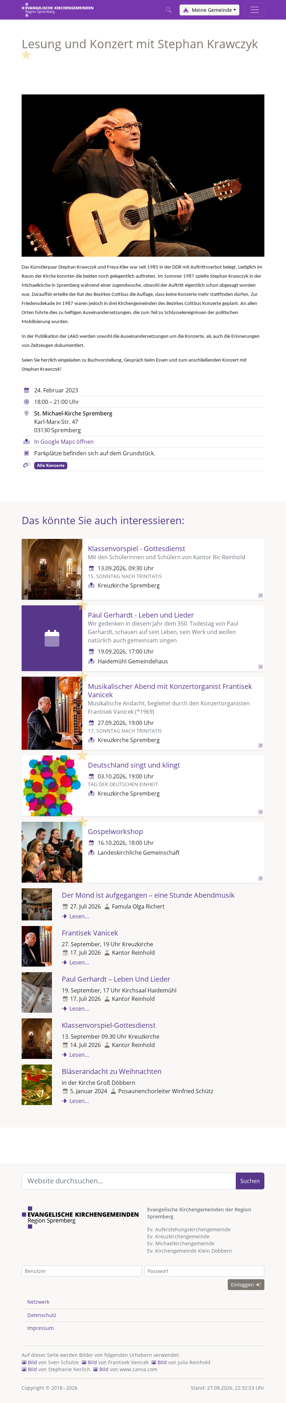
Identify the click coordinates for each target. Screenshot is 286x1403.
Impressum (40, 1328)
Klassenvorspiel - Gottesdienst (136, 548)
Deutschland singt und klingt (134, 765)
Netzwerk (38, 1301)
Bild (32, 1362)
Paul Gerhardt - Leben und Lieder (141, 615)
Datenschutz (42, 1315)
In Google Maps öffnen (64, 442)
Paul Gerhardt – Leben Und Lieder (116, 979)
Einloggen (243, 1284)
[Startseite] (57, 10)
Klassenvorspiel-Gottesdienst (109, 1025)
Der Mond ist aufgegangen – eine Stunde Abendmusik (148, 895)
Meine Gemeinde (211, 10)
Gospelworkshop (115, 831)
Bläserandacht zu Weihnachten (111, 1071)
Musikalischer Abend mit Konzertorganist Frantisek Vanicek (170, 690)
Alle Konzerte (51, 465)
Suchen (250, 1181)
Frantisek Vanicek (90, 933)
